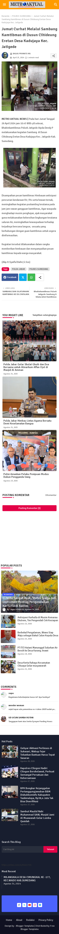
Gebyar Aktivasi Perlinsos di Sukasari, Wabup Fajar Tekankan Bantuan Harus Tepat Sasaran (37, 753)
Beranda (5, 16)
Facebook (11, 277)
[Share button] (40, 277)
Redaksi (30, 920)
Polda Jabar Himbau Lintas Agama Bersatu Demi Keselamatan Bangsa (27, 422)
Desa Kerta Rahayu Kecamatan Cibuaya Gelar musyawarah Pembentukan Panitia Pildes (34, 665)
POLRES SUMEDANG (21, 16)
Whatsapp (31, 277)
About (19, 920)
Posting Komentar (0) (30, 508)
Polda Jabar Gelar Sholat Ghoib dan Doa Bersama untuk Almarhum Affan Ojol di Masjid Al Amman (26, 367)
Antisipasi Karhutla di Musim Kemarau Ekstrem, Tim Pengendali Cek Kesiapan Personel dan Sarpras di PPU (38, 620)
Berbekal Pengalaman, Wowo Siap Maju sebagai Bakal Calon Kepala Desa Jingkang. (38, 635)
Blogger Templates (25, 925)
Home (9, 920)
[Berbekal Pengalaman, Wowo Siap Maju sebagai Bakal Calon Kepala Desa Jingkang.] (8, 636)
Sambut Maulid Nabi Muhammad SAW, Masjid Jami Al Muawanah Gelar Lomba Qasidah (37, 816)
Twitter (23, 277)
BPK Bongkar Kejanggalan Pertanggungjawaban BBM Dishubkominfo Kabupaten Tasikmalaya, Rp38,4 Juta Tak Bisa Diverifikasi (36, 795)
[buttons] (19, 905)
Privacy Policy (46, 920)
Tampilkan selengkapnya (45, 315)
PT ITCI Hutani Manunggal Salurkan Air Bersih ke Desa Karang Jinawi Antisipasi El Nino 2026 (38, 650)
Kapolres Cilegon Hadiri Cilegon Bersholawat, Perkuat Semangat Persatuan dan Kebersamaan (37, 773)
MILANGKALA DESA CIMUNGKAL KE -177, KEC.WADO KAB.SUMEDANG (27, 879)
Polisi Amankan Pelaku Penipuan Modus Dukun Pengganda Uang (26, 475)
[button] (55, 4)
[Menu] (4, 4)
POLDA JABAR (18, 269)
